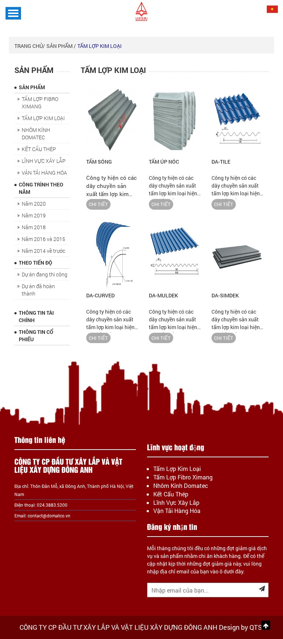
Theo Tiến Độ (35, 262)
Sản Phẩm (32, 87)
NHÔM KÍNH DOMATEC (36, 133)
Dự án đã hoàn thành (38, 290)
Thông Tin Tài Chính (36, 316)
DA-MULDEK (163, 295)
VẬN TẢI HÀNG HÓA (44, 172)
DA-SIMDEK (225, 295)
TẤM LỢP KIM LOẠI (99, 45)
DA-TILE (221, 161)
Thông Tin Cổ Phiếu (36, 335)
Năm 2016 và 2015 (43, 238)
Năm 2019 (34, 215)
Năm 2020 (34, 203)
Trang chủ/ (29, 45)
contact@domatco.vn (49, 515)
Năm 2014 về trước (43, 250)
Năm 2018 (34, 227)
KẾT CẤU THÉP (39, 149)
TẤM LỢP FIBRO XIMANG (40, 102)
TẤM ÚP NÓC (164, 161)
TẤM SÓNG (99, 161)
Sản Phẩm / (61, 45)
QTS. (256, 627)
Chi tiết (98, 204)
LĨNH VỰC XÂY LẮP (44, 160)
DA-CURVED (100, 295)
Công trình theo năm (41, 188)
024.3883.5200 (52, 505)
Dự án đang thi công (44, 274)
